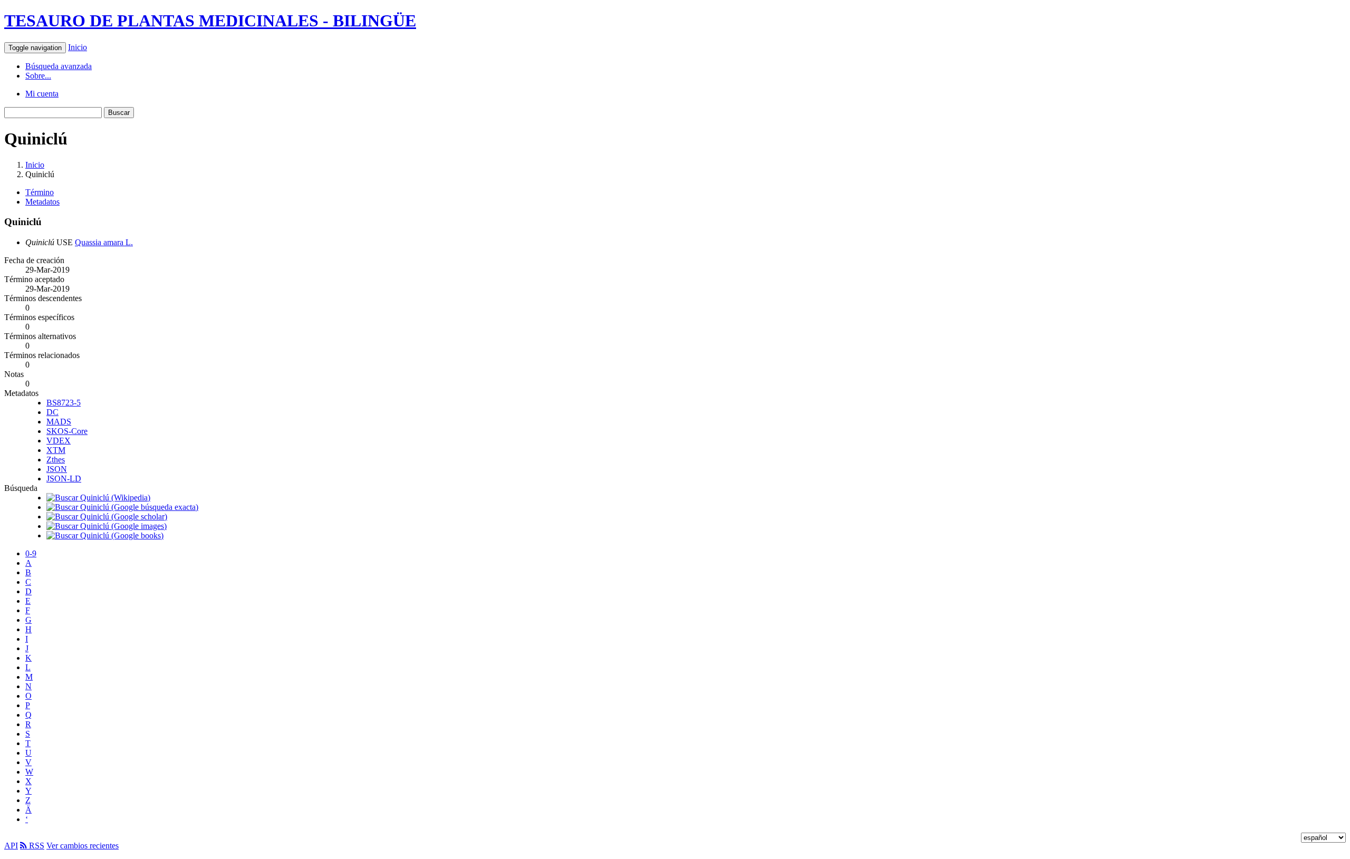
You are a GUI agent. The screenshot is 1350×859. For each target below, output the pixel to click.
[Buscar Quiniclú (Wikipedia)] (98, 497)
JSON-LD (63, 478)
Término (39, 192)
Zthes (55, 459)
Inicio (77, 47)
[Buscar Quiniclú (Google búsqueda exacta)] (122, 507)
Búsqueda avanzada (58, 66)
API (11, 845)
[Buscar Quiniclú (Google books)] (104, 535)
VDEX (58, 440)
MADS (58, 421)
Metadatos (42, 201)
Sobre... (38, 75)
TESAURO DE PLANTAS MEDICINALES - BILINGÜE (210, 20)
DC (52, 412)
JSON (56, 469)
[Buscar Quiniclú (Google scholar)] (106, 516)
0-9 (30, 553)
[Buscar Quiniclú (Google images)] (106, 526)
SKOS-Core (67, 431)
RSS (35, 845)
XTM (55, 450)
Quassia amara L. (104, 242)
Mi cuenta (42, 93)
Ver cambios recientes (82, 845)
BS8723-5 (63, 402)
